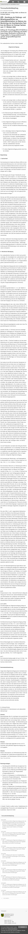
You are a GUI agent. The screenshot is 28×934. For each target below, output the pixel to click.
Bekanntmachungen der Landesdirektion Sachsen (10, 4)
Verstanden (23, 927)
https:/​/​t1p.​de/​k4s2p (5, 758)
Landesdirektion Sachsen (9, 914)
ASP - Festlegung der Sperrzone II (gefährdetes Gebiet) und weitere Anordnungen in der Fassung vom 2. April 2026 (13, 856)
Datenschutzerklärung (12, 928)
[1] (1, 806)
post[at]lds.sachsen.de (11, 923)
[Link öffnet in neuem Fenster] (3, 1)
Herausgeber (3, 911)
